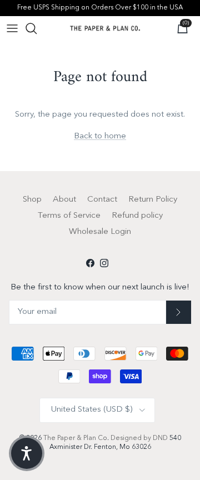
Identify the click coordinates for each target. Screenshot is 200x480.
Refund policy (137, 216)
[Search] (36, 28)
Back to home (100, 136)
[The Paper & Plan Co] (105, 28)
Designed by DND (140, 438)
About (64, 200)
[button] (26, 453)
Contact (102, 200)
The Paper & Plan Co (75, 438)
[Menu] (12, 28)
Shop (32, 200)
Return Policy (152, 200)
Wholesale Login (100, 232)
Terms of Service (69, 216)
